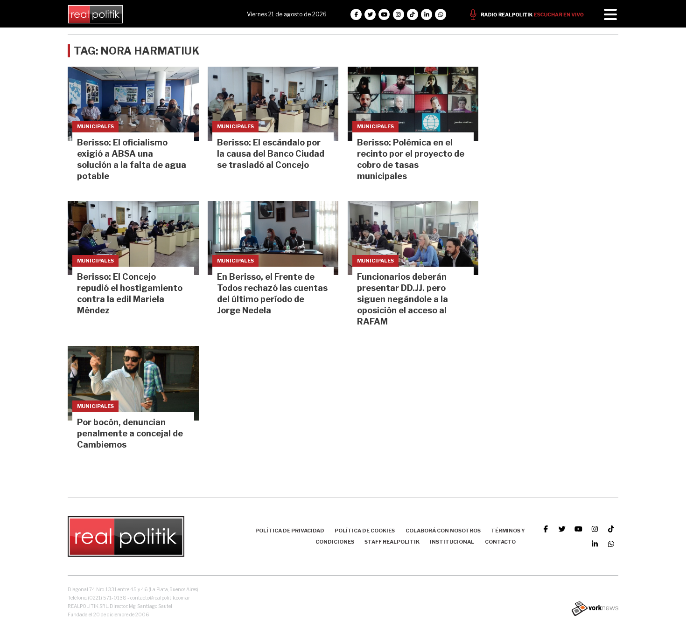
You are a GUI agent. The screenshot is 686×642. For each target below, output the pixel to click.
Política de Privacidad (289, 530)
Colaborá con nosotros (443, 530)
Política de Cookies (365, 530)
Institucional (452, 541)
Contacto (500, 541)
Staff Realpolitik (392, 541)
